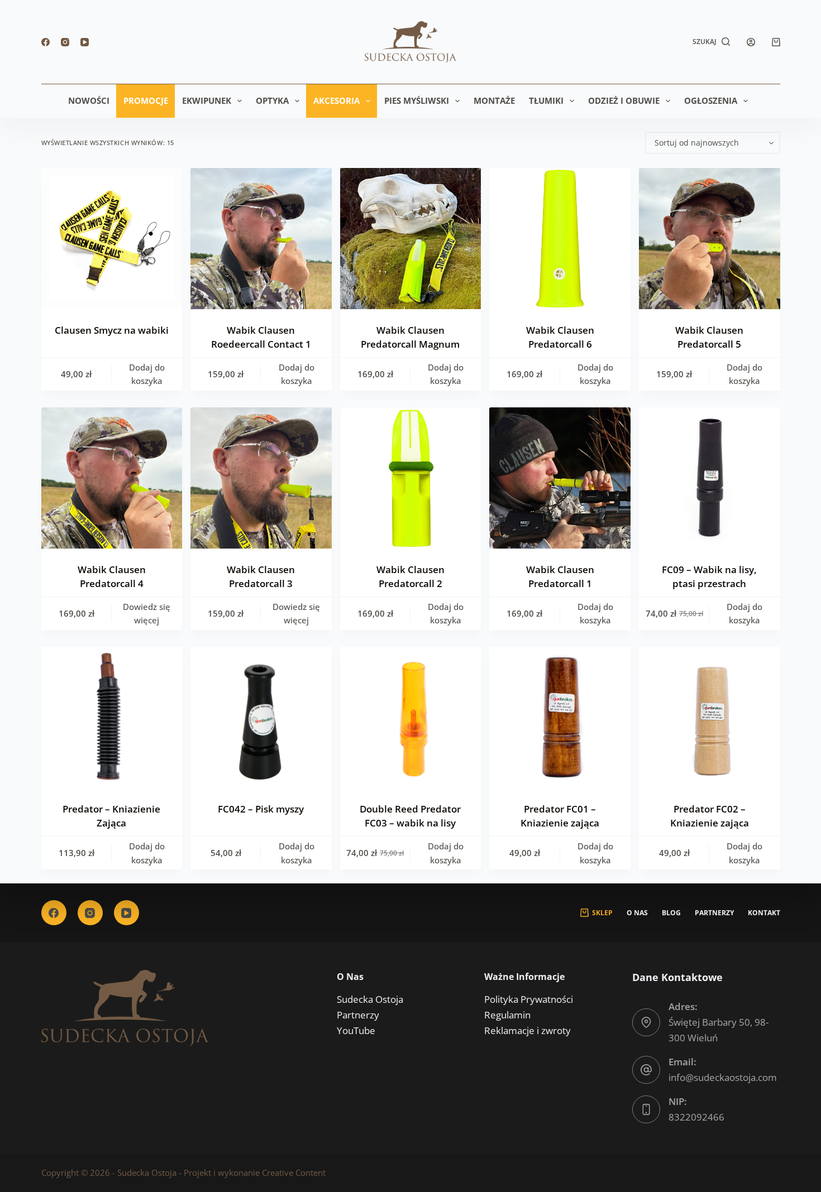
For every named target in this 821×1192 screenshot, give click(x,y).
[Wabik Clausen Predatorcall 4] (112, 478)
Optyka (272, 100)
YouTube (356, 1030)
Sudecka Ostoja (370, 999)
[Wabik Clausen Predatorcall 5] (709, 238)
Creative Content (294, 1172)
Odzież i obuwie (624, 100)
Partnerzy (714, 913)
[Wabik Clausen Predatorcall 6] (560, 238)
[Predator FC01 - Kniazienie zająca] (560, 717)
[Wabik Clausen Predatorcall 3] (261, 478)
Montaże (494, 100)
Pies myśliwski (416, 100)
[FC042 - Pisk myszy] (261, 717)
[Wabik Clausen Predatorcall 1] (560, 478)
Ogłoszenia (710, 100)
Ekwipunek (206, 100)
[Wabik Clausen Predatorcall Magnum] (410, 238)
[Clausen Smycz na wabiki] (112, 238)
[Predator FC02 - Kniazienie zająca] (709, 717)
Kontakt (764, 913)
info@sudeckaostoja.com (723, 1077)
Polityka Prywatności (528, 999)
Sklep (602, 913)
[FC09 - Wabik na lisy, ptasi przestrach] (709, 478)
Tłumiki (546, 100)
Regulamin (507, 1014)
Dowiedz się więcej (146, 613)
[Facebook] (45, 42)
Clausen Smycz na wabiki (112, 330)
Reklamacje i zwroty (527, 1030)
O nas (637, 913)
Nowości (88, 100)
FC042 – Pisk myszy (261, 808)
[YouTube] (84, 42)
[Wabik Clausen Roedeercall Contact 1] (261, 238)
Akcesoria (336, 100)
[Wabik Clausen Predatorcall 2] (410, 478)
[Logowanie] (751, 42)
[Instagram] (65, 42)
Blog (671, 913)
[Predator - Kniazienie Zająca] (112, 717)
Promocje (145, 100)
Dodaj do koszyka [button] (147, 374)
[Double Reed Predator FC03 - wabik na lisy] (410, 717)
